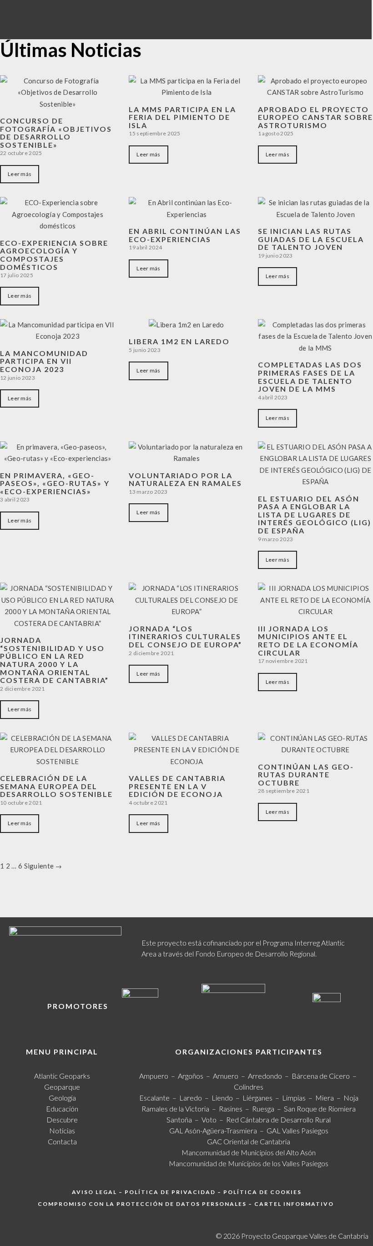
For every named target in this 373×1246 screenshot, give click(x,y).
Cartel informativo (294, 1203)
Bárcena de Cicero (321, 1075)
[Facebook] (285, 11)
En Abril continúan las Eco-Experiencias (185, 235)
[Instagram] (330, 11)
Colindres (248, 1086)
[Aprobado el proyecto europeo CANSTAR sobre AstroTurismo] (315, 92)
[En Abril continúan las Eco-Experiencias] (186, 214)
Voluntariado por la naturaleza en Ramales (185, 479)
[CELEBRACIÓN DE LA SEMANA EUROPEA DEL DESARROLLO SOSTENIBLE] (57, 761)
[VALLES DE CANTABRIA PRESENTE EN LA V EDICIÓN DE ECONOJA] (186, 761)
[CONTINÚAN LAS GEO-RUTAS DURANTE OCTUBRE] (315, 749)
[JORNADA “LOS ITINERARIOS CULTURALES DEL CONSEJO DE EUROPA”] (186, 611)
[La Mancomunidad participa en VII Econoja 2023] (57, 336)
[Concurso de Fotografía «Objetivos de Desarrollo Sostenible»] (57, 104)
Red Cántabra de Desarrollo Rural (278, 1119)
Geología (62, 1097)
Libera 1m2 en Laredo (179, 341)
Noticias (62, 1130)
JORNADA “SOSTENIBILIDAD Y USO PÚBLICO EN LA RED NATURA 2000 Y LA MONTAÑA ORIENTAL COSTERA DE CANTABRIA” (54, 660)
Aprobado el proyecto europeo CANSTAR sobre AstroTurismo (315, 117)
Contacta (62, 1141)
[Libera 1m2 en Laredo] (186, 325)
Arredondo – (270, 1075)
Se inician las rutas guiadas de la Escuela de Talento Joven (311, 239)
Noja (350, 1097)
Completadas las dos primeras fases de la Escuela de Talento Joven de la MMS (310, 376)
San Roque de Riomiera (320, 1108)
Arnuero (225, 1075)
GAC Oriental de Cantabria (248, 1141)
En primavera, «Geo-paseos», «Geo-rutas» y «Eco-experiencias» (55, 483)
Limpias (294, 1097)
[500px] (345, 11)
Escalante (154, 1097)
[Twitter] (300, 11)
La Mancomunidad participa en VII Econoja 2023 (44, 361)
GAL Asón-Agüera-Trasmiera (213, 1130)
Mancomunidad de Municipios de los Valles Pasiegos (248, 1163)
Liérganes (257, 1097)
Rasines (230, 1108)
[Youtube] (315, 11)
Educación (62, 1108)
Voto (209, 1119)
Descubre (62, 1119)
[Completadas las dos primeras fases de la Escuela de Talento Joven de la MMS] (315, 348)
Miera (324, 1097)
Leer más (19, 174)
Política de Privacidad (170, 1192)
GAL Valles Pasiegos (297, 1130)
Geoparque (62, 1086)
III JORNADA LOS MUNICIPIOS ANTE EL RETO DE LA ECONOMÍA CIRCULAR (308, 640)
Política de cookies (262, 1192)
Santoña (179, 1119)
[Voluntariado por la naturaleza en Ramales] (186, 458)
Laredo (190, 1097)
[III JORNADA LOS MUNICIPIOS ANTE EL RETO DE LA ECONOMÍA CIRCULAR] (315, 611)
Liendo (222, 1097)
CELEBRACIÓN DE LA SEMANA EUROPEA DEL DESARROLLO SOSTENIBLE (56, 786)
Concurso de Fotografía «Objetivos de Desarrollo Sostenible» (56, 132)
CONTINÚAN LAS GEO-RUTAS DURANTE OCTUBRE (306, 774)
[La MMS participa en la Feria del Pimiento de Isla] (186, 92)
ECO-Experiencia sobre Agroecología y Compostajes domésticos (54, 254)
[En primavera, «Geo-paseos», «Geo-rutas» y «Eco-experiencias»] (57, 458)
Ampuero (153, 1075)
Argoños (190, 1075)
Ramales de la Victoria (176, 1108)
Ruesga (263, 1108)
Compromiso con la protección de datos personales (142, 1203)
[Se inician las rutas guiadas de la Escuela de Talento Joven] (315, 214)
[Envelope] (360, 11)
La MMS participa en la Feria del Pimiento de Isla (182, 117)
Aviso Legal (94, 1192)
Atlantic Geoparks (62, 1075)
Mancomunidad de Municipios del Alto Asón (248, 1152)
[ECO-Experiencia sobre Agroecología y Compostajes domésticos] (57, 226)
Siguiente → (43, 866)
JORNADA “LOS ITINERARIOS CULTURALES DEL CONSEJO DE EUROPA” (185, 636)
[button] (222, 26)
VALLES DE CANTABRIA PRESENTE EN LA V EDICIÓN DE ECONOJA (177, 786)
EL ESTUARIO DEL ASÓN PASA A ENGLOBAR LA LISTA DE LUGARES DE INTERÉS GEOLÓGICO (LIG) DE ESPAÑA (314, 514)
